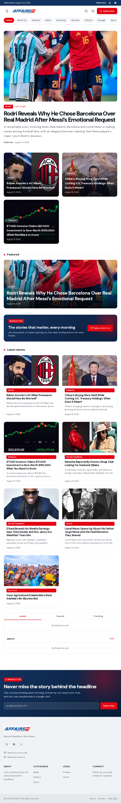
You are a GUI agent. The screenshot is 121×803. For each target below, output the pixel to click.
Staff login (112, 798)
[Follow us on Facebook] (115, 3)
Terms (66, 777)
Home (9, 20)
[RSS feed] (21, 744)
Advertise (101, 3)
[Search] (86, 11)
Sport (114, 20)
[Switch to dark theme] (93, 11)
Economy (61, 20)
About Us (22, 20)
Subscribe (108, 11)
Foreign (101, 20)
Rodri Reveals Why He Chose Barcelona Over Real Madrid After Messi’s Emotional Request (59, 117)
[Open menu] (7, 11)
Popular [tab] (60, 616)
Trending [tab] (98, 616)
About (92, 798)
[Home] (23, 11)
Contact (102, 798)
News (48, 20)
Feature (36, 20)
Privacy (66, 772)
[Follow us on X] (110, 3)
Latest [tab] (22, 616)
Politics (88, 20)
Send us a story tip (17, 752)
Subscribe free (102, 328)
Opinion (75, 20)
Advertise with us (16, 757)
